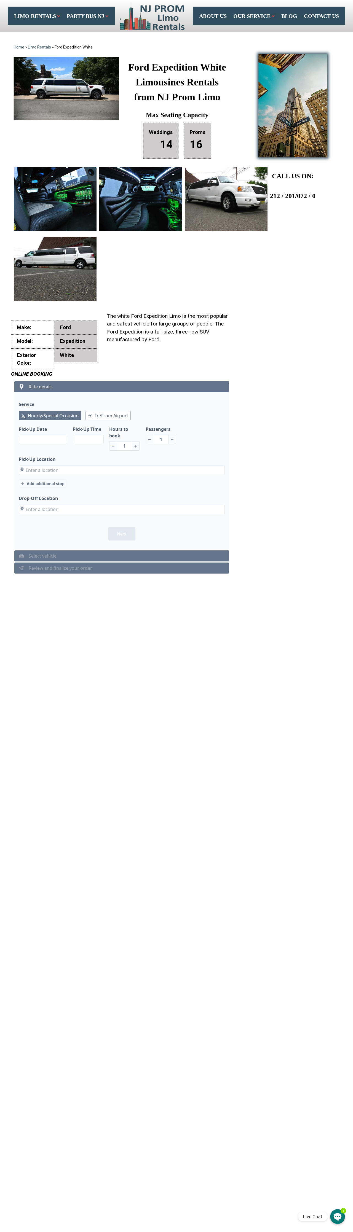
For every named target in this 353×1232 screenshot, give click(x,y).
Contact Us (321, 16)
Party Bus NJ (85, 16)
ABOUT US (213, 16)
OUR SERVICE (252, 16)
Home (19, 47)
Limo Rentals (35, 16)
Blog (289, 16)
